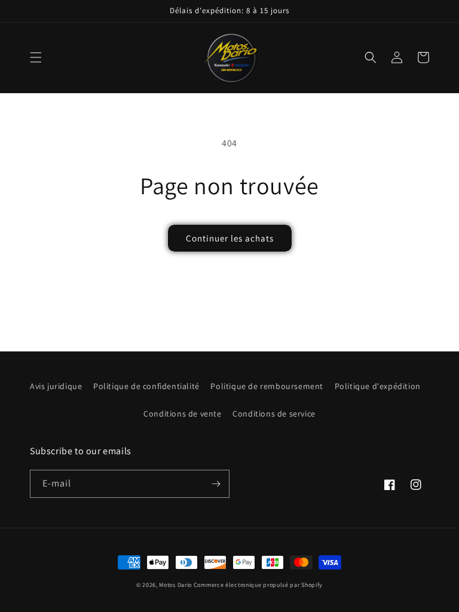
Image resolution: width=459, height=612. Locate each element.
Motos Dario (175, 585)
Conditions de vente (182, 413)
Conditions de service (274, 413)
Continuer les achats (230, 238)
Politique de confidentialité (146, 386)
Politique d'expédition (378, 386)
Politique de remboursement (266, 386)
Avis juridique (56, 386)
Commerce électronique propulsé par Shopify (258, 585)
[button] (36, 57)
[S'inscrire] (216, 484)
